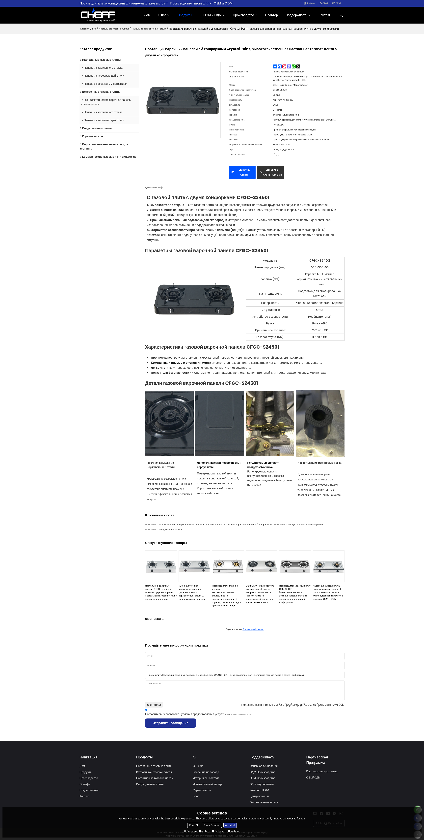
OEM (338, 3)
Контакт (324, 15)
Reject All (193, 825)
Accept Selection (212, 825)
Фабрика (311, 3)
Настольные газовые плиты (114, 28)
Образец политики (262, 784)
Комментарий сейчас (253, 629)
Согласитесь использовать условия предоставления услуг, (198, 714)
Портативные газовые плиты (154, 778)
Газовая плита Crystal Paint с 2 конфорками (298, 524)
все (94, 28)
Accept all (230, 825)
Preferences (220, 831)
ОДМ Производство (262, 772)
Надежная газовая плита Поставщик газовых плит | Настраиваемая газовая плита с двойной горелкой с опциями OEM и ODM (328, 592)
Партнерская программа (321, 771)
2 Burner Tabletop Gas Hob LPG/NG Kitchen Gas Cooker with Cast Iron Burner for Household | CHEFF (307, 78)
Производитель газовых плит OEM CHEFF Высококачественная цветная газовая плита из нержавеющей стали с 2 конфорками (294, 594)
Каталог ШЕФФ (259, 790)
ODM (325, 3)
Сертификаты (202, 790)
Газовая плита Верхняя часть (178, 524)
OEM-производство (262, 778)
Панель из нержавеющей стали (149, 28)
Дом (147, 15)
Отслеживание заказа (264, 802)
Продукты (185, 15)
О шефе (85, 784)
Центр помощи (259, 796)
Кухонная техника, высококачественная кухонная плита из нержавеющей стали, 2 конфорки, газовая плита (192, 592)
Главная (84, 28)
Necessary (192, 831)
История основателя (206, 778)
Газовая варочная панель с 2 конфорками (249, 524)
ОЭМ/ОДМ (313, 777)
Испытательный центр (207, 784)
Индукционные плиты (150, 784)
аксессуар (155, 704)
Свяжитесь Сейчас (244, 172)
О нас (162, 15)
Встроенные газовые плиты (154, 772)
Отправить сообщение (170, 723)
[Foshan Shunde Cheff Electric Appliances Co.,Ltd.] (98, 15)
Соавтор (271, 15)
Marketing (235, 831)
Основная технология (264, 766)
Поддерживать (297, 15)
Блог (196, 796)
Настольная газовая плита (210, 524)
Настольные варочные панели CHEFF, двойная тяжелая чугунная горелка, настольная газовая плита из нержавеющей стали (161, 592)
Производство (243, 15)
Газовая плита (153, 524)
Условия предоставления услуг (237, 714)
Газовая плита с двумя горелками (163, 529)
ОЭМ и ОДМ (212, 15)
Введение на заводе (206, 772)
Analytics (205, 831)
